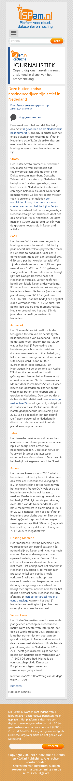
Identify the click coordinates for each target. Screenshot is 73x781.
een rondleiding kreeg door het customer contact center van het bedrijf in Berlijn (34, 202)
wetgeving (14, 739)
